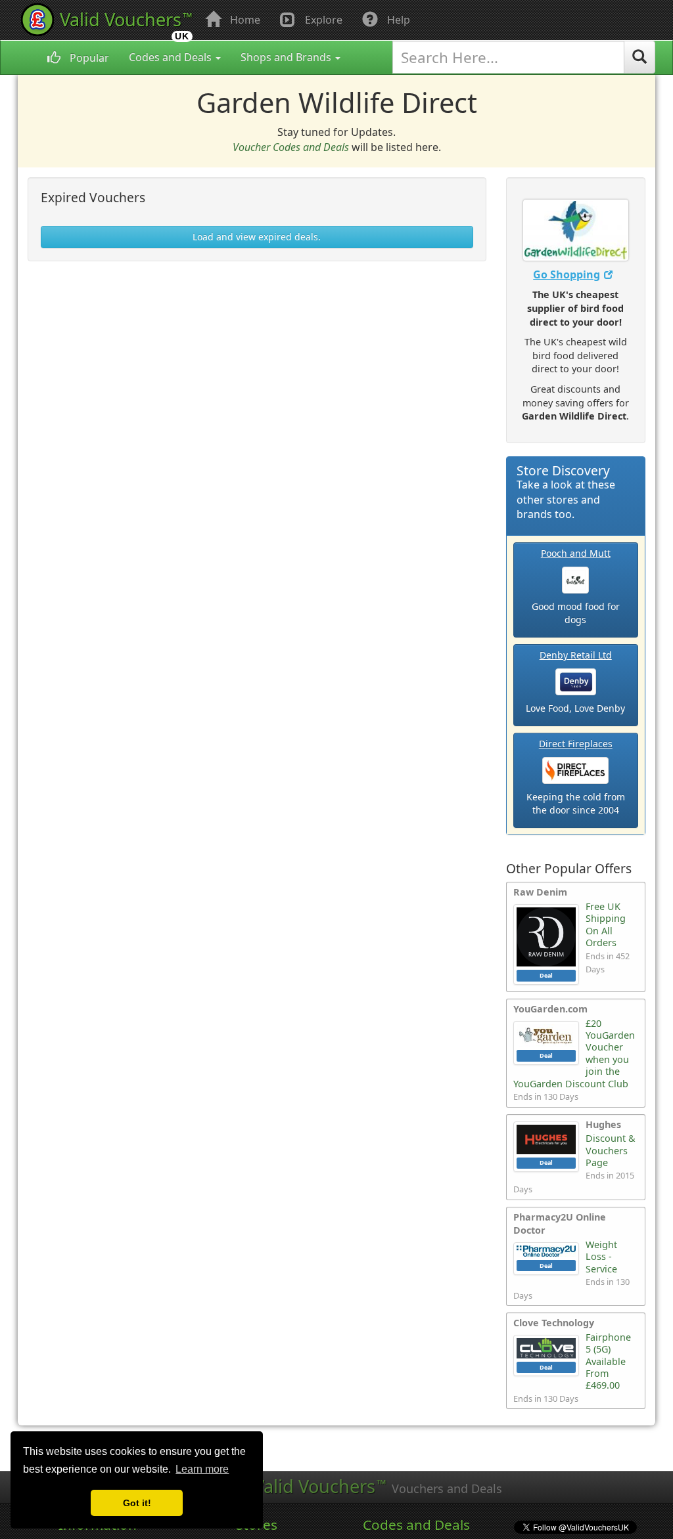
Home (243, 19)
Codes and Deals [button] (171, 57)
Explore (322, 19)
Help (397, 19)
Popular (88, 58)
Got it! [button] (137, 1503)
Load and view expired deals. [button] (257, 236)
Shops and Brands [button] (287, 57)
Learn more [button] (202, 1469)
